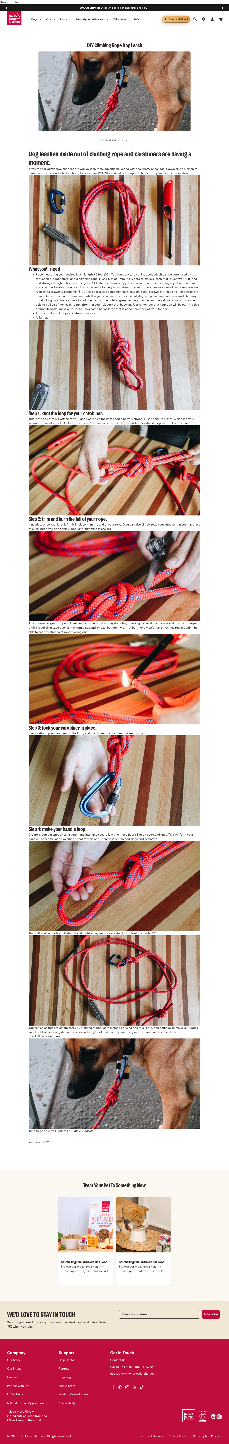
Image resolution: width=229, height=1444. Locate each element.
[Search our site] (195, 19)
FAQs (137, 19)
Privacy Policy (178, 1436)
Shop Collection (85, 1285)
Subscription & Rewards (90, 19)
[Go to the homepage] (14, 18)
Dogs (34, 19)
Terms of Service (151, 1436)
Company (16, 1352)
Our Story (13, 1359)
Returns (64, 1368)
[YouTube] (134, 1387)
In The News (15, 1394)
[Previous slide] (6, 8)
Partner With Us (17, 1385)
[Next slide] (222, 8)
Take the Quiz (121, 19)
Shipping (65, 1377)
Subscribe (211, 1314)
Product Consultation (73, 1394)
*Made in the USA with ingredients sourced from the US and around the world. (27, 1416)
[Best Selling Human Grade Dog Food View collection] (85, 1224)
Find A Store (67, 1385)
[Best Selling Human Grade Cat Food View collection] (143, 1224)
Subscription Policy (206, 1436)
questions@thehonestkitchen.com (133, 1373)
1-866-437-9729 (142, 1366)
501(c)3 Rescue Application (25, 1403)
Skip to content (10, 2)
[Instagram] (127, 1387)
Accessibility (67, 1403)
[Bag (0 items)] (221, 19)
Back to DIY (41, 1142)
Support (66, 1352)
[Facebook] (113, 1387)
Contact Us (117, 1359)
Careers (12, 1377)
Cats (49, 19)
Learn (63, 19)
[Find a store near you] (204, 19)
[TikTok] (142, 1387)
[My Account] (212, 19)
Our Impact (15, 1368)
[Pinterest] (120, 1387)
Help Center (67, 1359)
